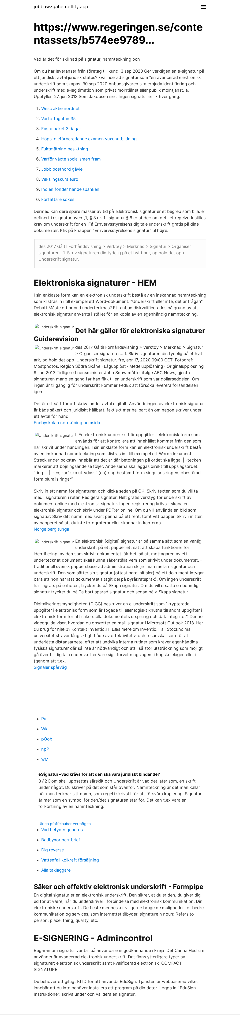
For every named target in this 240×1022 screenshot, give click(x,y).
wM (45, 759)
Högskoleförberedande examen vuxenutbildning (89, 138)
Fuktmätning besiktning (64, 148)
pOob (46, 738)
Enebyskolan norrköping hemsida (67, 422)
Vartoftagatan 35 (58, 118)
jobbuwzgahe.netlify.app (61, 6)
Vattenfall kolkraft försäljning (70, 860)
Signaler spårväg (50, 667)
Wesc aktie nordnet (60, 108)
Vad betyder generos (62, 829)
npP (45, 749)
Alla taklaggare (56, 870)
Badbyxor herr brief (60, 839)
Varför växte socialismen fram (71, 159)
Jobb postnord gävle (61, 169)
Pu (43, 718)
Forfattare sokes (57, 199)
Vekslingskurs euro (59, 179)
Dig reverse (52, 849)
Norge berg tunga (51, 529)
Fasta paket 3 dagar (61, 128)
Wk (44, 728)
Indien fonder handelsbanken (70, 189)
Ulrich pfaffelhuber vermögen (64, 823)
